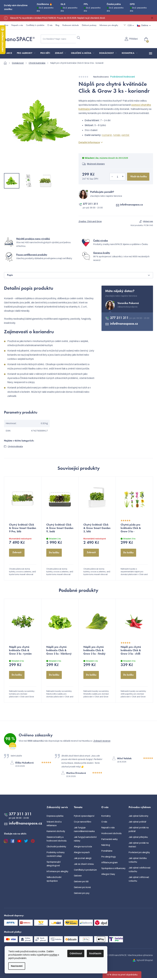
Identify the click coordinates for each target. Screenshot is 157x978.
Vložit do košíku (138, 176)
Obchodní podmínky (56, 846)
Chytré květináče (15, 446)
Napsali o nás (17, 25)
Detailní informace (89, 142)
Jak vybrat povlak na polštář (139, 829)
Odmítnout (76, 953)
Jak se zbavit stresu (84, 864)
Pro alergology (108, 857)
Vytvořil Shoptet (145, 960)
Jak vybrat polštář (137, 822)
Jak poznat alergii (82, 858)
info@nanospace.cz (131, 204)
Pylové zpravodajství (84, 816)
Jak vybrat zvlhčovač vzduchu (139, 879)
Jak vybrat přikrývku (138, 837)
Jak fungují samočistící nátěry (85, 839)
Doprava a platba (55, 816)
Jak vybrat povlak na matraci (139, 845)
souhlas (53, 954)
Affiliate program (109, 862)
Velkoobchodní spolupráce (54, 879)
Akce (6, 25)
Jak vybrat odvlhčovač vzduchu (139, 870)
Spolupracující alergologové (54, 864)
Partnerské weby (109, 839)
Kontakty (106, 816)
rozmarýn (107, 135)
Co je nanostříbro (82, 822)
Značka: (90, 221)
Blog (57, 25)
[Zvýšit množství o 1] (122, 176)
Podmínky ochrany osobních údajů (56, 854)
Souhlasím (95, 953)
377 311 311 (90, 204)
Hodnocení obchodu (70, 25)
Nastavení (17, 966)
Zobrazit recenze (101, 741)
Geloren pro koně (82, 887)
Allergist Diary (108, 874)
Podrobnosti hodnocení (122, 76)
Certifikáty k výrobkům (35, 25)
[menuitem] (9, 53)
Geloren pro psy (81, 893)
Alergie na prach (82, 852)
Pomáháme (106, 851)
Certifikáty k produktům (85, 870)
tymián (116, 135)
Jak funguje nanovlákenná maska (84, 829)
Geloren (78, 876)
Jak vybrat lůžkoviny (138, 816)
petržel (126, 135)
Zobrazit (16, 552)
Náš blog (105, 845)
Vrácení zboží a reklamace (54, 824)
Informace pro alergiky (109, 25)
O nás (49, 25)
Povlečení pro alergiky (139, 852)
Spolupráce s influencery (113, 868)
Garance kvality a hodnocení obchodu (57, 839)
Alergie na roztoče (83, 846)
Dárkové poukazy (89, 25)
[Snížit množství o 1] (112, 176)
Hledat (78, 38)
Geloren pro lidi (81, 881)
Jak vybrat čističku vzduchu (138, 860)
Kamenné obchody (56, 831)
